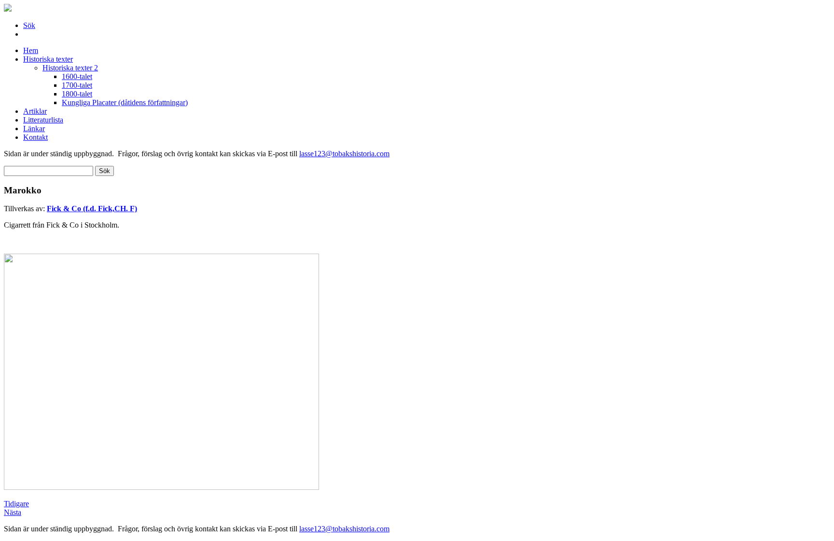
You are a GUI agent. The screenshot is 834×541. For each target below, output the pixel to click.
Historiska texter (48, 59)
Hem (30, 50)
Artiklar (35, 111)
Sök (29, 25)
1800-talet (77, 94)
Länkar (34, 128)
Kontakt (35, 137)
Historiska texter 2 (70, 68)
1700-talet (77, 85)
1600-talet (77, 76)
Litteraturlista (43, 120)
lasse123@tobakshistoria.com (344, 153)
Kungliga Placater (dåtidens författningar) (125, 102)
